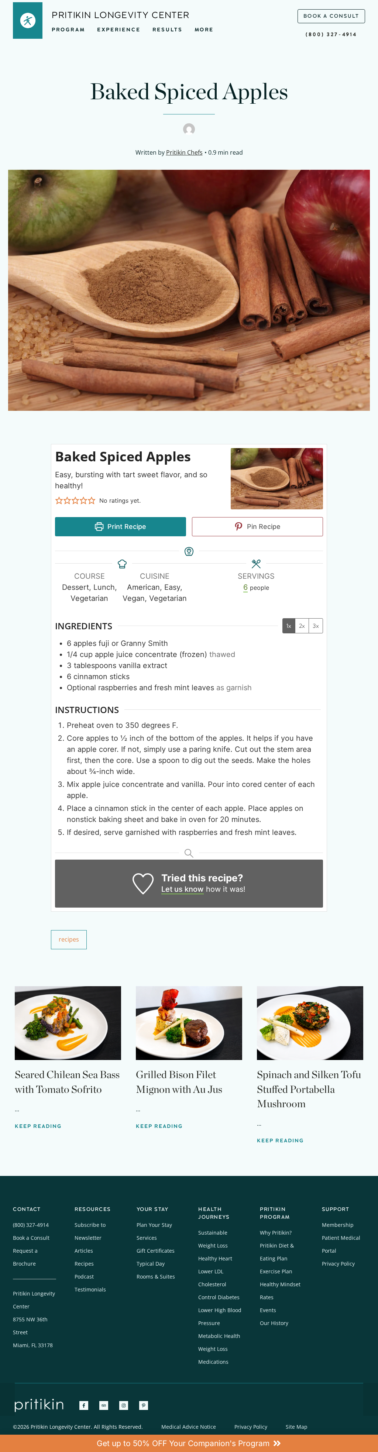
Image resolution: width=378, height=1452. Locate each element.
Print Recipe (126, 526)
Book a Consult (31, 1237)
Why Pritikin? (276, 1232)
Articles (84, 1250)
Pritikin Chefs (184, 152)
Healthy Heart (215, 1258)
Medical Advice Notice (188, 1426)
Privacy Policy (338, 1263)
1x (288, 626)
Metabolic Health (219, 1335)
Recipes (84, 1263)
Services (147, 1237)
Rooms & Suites (156, 1276)
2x (302, 626)
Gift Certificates (156, 1250)
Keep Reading (38, 1126)
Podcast (84, 1276)
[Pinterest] (143, 1405)
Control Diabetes (219, 1297)
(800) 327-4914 (331, 34)
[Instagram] (123, 1405)
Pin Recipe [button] (263, 526)
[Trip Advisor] (103, 1405)
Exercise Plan (276, 1271)
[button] (59, 500)
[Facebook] (83, 1405)
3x (316, 626)
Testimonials (90, 1289)
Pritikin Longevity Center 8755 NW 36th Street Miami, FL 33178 (34, 1319)
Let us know (182, 889)
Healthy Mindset (280, 1284)
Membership (338, 1224)
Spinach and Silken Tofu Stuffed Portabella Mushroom (309, 1088)
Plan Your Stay (154, 1224)
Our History (274, 1323)
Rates (267, 1297)
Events (268, 1310)
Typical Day (151, 1263)
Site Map (296, 1426)
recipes (69, 939)
